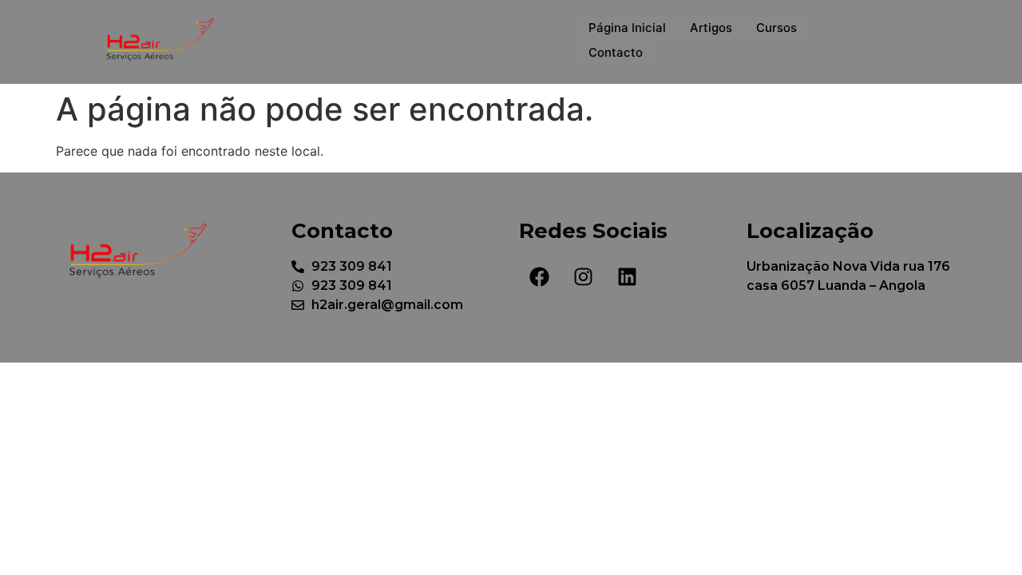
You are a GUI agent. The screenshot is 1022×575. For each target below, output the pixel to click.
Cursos (776, 27)
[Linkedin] (627, 277)
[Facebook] (539, 277)
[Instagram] (583, 277)
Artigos (711, 27)
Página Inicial (627, 27)
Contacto (615, 52)
